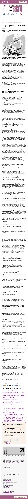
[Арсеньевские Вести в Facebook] (4, 14)
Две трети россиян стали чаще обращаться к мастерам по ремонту (14, 415)
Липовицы (12, 383)
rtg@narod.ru (7, 487)
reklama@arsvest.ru (8, 492)
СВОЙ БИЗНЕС (6, 410)
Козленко (16, 383)
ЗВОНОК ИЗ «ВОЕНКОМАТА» (9, 397)
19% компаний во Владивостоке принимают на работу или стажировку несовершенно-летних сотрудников (14, 418)
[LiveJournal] (12, 385)
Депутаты (9, 383)
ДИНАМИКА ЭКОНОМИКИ (8, 390)
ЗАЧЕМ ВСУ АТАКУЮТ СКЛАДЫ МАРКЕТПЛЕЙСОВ (14, 408)
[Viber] (17, 385)
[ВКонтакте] (3, 385)
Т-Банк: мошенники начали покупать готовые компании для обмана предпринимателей (14, 406)
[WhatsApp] (19, 385)
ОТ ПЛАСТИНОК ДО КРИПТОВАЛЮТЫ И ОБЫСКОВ (14, 395)
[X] (10, 385)
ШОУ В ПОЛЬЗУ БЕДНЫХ (8, 404)
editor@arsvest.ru (8, 480)
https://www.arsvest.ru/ (14, 462)
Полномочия (20, 383)
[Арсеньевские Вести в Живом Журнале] (8, 14)
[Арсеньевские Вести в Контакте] (12, 14)
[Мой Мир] (7, 385)
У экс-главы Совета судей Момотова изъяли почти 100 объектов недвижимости (14, 421)
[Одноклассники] (5, 385)
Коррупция (5, 383)
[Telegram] (15, 385)
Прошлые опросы (7, 443)
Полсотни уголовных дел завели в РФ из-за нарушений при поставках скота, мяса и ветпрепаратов (14, 401)
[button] (23, 2)
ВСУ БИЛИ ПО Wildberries (8, 412)
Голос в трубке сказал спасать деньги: (10, 399)
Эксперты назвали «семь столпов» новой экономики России (13, 393)
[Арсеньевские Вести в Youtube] (21, 14)
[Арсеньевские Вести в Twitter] (17, 14)
